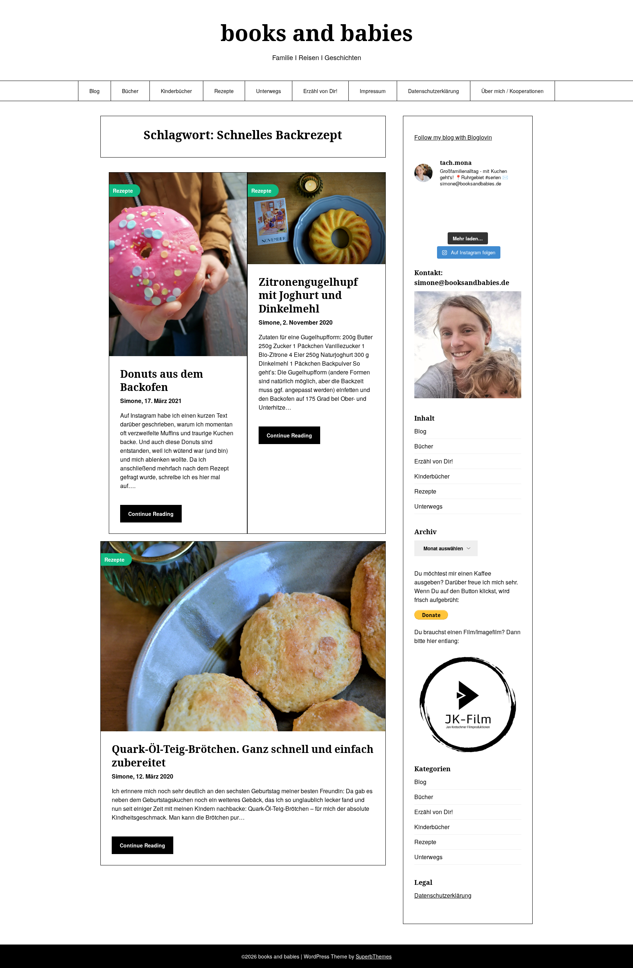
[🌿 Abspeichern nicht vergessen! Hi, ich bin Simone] (454, 219)
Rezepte (224, 91)
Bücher (130, 91)
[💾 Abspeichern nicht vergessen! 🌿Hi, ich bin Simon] (454, 202)
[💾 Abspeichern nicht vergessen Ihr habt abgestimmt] (482, 219)
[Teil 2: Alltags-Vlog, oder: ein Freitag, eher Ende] (509, 202)
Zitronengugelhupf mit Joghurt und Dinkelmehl (308, 295)
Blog (94, 91)
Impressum (373, 91)
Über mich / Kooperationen (512, 91)
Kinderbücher (176, 91)
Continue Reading (151, 513)
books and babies (317, 32)
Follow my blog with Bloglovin (453, 137)
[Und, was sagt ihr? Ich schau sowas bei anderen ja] (509, 219)
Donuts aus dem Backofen (161, 380)
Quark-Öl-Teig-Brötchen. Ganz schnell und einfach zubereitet (243, 755)
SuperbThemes (374, 956)
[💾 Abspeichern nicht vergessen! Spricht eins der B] (426, 202)
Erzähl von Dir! (320, 91)
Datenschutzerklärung (433, 91)
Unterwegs (268, 91)
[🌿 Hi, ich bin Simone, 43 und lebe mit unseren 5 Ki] (482, 202)
